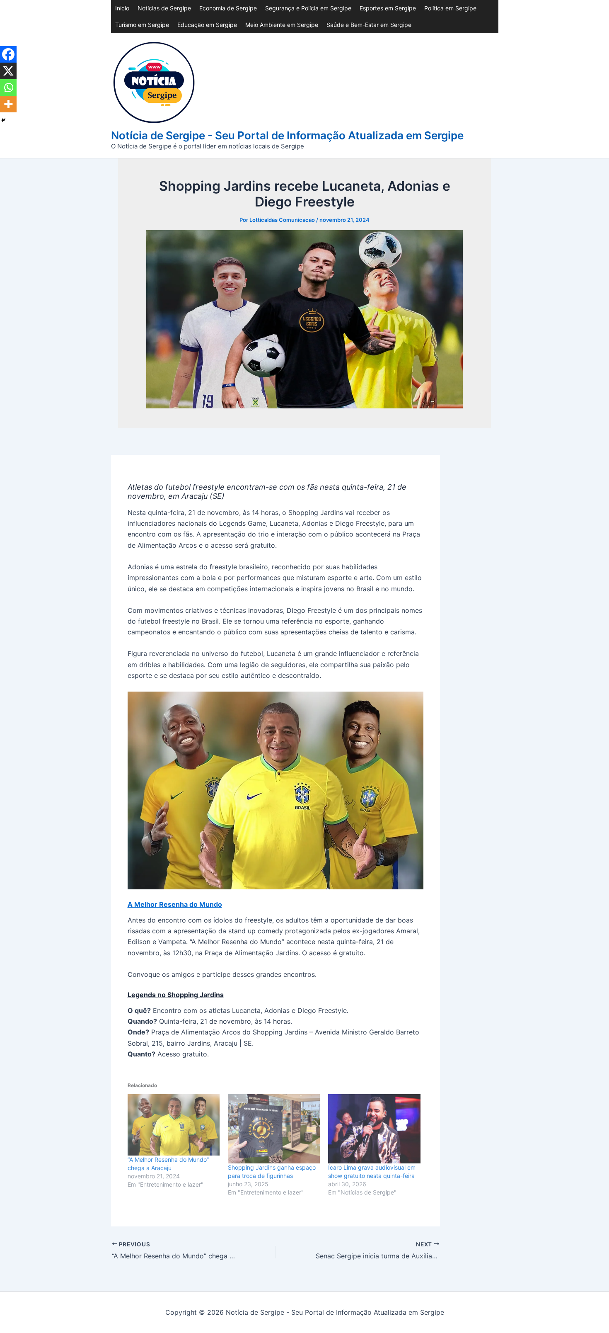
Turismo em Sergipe (142, 24)
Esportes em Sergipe (388, 8)
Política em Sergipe (450, 8)
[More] (8, 104)
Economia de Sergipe (228, 8)
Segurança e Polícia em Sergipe (308, 8)
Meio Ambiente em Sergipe (281, 24)
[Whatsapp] (8, 87)
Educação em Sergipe (207, 24)
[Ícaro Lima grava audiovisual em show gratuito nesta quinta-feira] (374, 1128)
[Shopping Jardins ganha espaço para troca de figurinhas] (274, 1128)
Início (122, 8)
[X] (8, 71)
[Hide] (3, 120)
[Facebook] (8, 54)
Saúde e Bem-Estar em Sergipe (368, 24)
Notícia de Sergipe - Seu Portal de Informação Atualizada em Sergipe (287, 135)
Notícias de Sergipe (164, 8)
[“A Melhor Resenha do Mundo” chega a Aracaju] (174, 1125)
